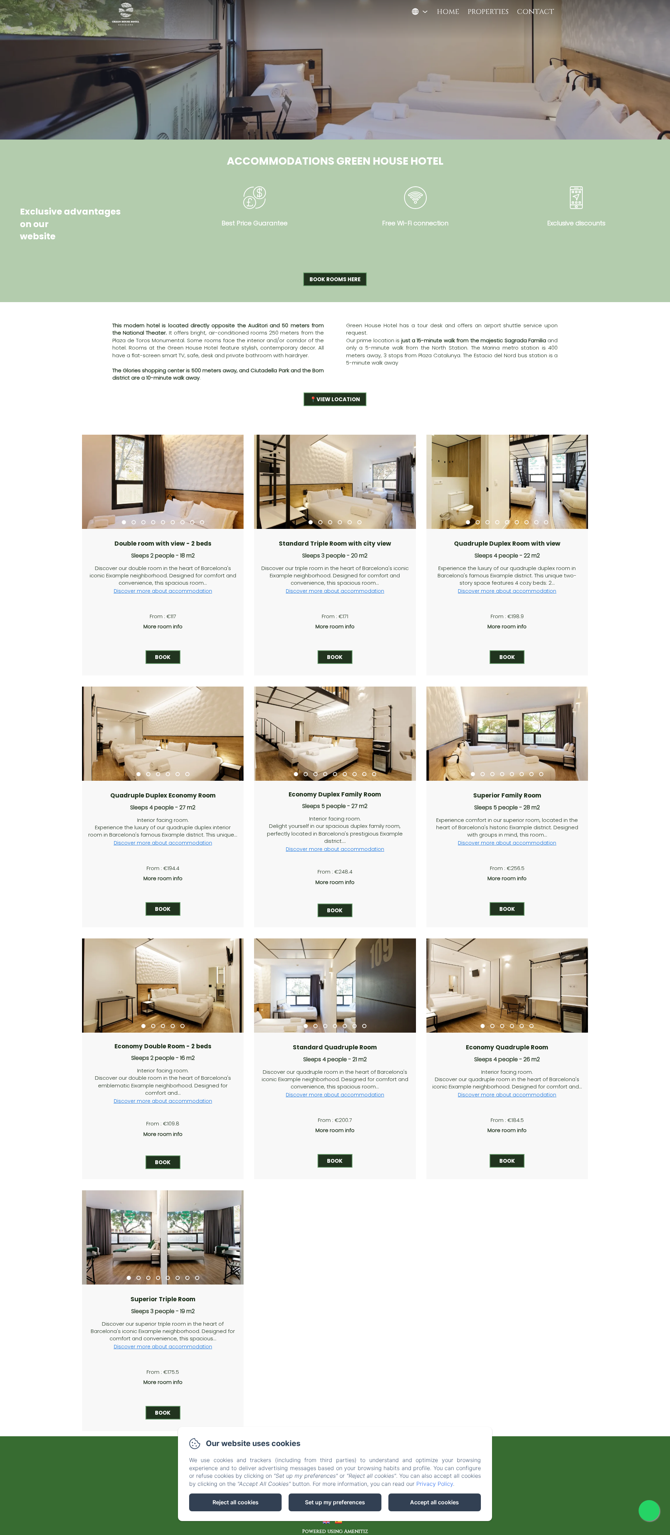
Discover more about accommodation (163, 590)
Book (163, 657)
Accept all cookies (434, 1502)
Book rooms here (335, 279)
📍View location (335, 399)
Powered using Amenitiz (335, 1531)
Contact (535, 11)
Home (448, 11)
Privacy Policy (434, 1483)
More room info (163, 626)
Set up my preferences (335, 1502)
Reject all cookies (236, 1502)
